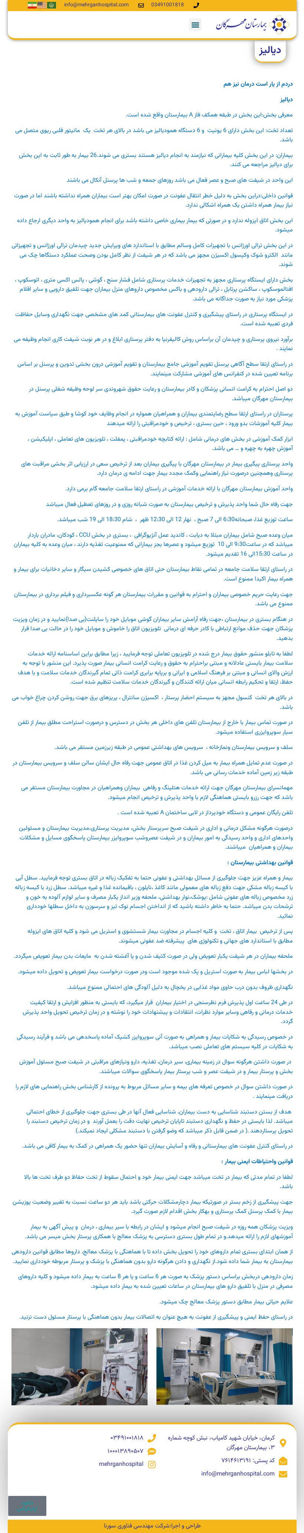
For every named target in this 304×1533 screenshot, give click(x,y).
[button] (195, 25)
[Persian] (32, 5)
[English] (42, 5)
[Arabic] (52, 5)
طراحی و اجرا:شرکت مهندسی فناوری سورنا (152, 1526)
